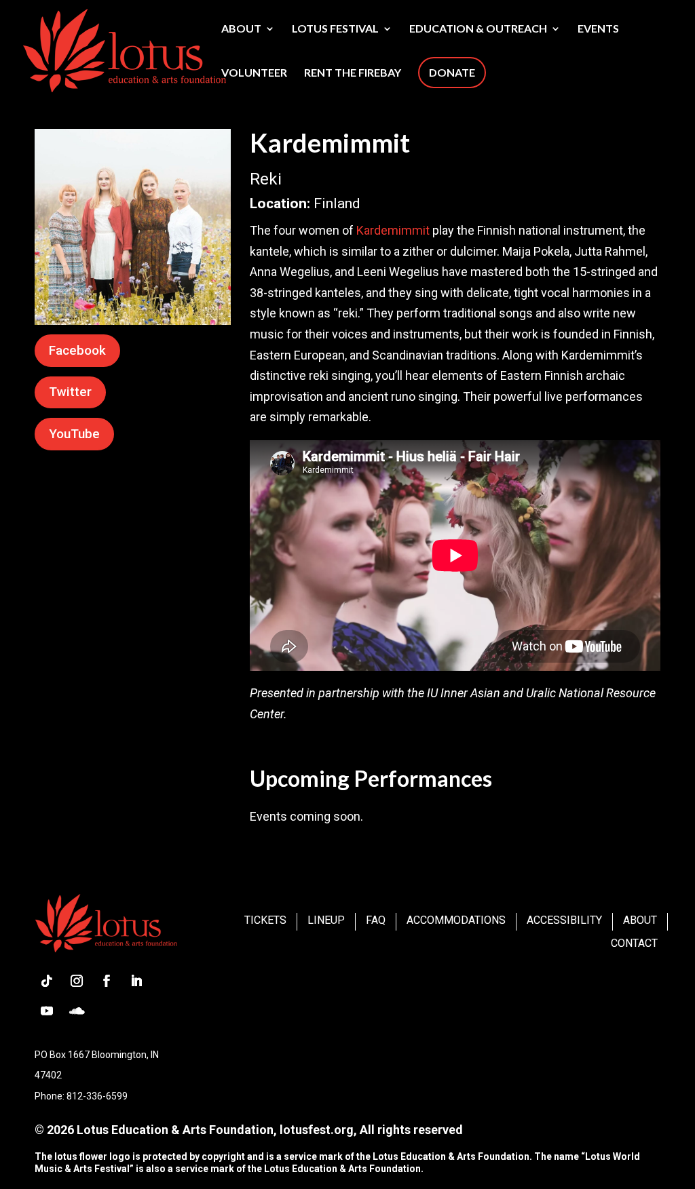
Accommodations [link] (456, 920)
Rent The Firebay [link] (352, 73)
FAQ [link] (376, 920)
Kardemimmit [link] (393, 230)
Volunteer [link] (254, 73)
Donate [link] (452, 72)
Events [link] (598, 29)
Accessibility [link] (564, 920)
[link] (124, 48)
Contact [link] (634, 943)
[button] (47, 981)
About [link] (241, 29)
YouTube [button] (74, 434)
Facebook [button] (77, 350)
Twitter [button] (70, 391)
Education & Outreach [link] (478, 29)
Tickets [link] (265, 920)
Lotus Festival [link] (335, 29)
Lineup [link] (326, 920)
